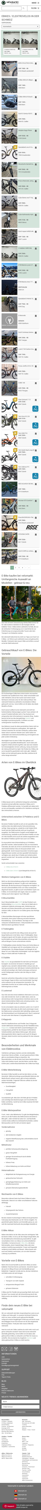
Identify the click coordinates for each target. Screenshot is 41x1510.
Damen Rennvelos (26, 1426)
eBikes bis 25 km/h (7, 1455)
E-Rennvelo (22, 315)
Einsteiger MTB (6, 1428)
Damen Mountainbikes (7, 1430)
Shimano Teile (26, 1468)
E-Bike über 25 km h (12, 871)
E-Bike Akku (24, 1243)
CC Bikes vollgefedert (7, 1423)
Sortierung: (6, 23)
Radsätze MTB (26, 1455)
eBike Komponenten (27, 1480)
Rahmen (24, 1428)
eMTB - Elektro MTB (7, 1458)
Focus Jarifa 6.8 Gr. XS (25, 366)
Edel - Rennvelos (26, 1421)
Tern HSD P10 (22, 433)
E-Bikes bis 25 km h (12, 867)
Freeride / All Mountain (8, 1426)
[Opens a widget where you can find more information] (9, 1506)
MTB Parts (25, 1461)
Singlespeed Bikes (6, 1445)
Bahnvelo (24, 1450)
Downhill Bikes (5, 1424)
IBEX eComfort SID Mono (26, 484)
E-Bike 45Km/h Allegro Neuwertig (29, 80)
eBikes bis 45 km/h (7, 1456)
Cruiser (24, 1446)
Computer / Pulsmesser (28, 1467)
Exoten (24, 1438)
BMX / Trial (25, 1441)
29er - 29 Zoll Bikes (7, 1433)
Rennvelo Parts (26, 1463)
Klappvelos (5, 1028)
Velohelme (25, 1477)
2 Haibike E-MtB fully (9, 49)
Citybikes (4, 1438)
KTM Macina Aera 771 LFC (27, 282)
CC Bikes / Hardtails (7, 1421)
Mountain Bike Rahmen (8, 1431)
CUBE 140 (21, 383)
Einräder (24, 1448)
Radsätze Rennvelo (27, 1456)
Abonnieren (20, 1412)
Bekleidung (25, 1465)
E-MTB (20, 902)
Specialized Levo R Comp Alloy (28, 147)
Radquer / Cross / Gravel (28, 1430)
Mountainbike (16, 904)
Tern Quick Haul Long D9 (26, 450)
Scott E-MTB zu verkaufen (26, 551)
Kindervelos (5, 1443)
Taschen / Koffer (26, 1470)
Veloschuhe (25, 1478)
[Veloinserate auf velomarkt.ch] (10, 2)
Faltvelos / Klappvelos (28, 1445)
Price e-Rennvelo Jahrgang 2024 (29, 181)
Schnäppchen (5, 1441)
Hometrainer (25, 1475)
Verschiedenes (26, 1472)
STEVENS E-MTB (23, 534)
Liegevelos (25, 1443)
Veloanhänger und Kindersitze (30, 1460)
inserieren (30, 1338)
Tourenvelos (5, 1440)
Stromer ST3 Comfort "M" (26, 500)
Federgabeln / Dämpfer (28, 1458)
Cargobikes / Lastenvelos (8, 1446)
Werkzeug (24, 1473)
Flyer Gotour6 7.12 (24, 399)
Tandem (24, 1440)
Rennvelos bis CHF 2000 (28, 1423)
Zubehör (28, 718)
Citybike (7, 962)
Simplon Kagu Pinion (25, 130)
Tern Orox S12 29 (24, 416)
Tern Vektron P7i (23, 467)
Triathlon (24, 1424)
